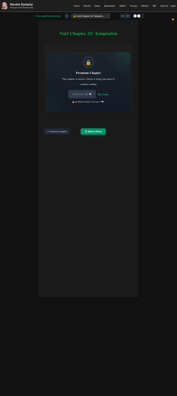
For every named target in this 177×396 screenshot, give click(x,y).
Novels (87, 6)
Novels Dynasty (21, 4)
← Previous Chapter (57, 131)
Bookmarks (109, 6)
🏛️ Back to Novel (93, 131)
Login (173, 6)
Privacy (133, 6)
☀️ (173, 19)
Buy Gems (103, 94)
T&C (154, 6)
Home (77, 6)
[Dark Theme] (142, 15)
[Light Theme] (135, 15)
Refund (144, 6)
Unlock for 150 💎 (82, 94)
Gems (97, 6)
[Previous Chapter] (67, 16)
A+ (127, 16)
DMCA (122, 6)
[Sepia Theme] (138, 15)
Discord (164, 6)
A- (123, 16)
